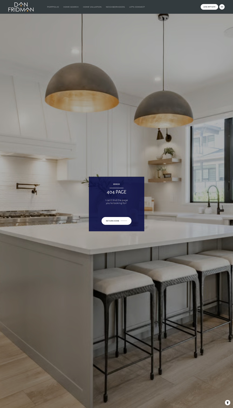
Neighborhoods (115, 7)
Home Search (71, 7)
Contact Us (209, 7)
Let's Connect (137, 7)
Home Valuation (92, 7)
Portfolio (53, 7)
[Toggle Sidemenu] (222, 7)
